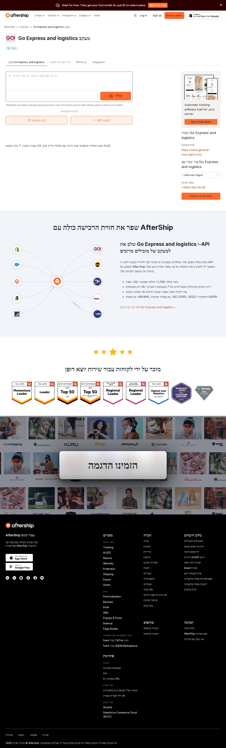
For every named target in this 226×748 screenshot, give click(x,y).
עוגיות (46, 734)
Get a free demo (201, 121)
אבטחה (33, 734)
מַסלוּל (119, 96)
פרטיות (9, 734)
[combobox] (201, 175)
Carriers (24, 26)
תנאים (21, 734)
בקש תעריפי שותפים (201, 196)
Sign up (157, 15)
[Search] (135, 15)
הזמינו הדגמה (113, 465)
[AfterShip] (18, 15)
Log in (143, 15)
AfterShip (9, 26)
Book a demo (174, 15)
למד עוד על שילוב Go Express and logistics (148, 307)
